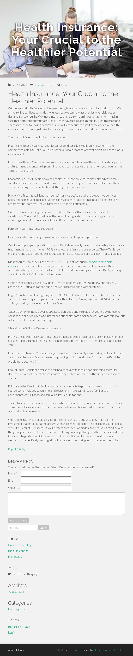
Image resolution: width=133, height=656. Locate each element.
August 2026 (16, 591)
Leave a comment (44, 84)
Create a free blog (19, 545)
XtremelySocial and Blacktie (109, 649)
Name (12, 473)
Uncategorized (17, 609)
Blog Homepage (18, 550)
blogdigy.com (74, 649)
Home (64, 84)
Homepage (15, 556)
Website (13, 487)
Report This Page (17, 449)
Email (12, 480)
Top (12, 649)
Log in (12, 632)
